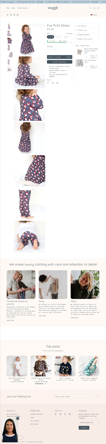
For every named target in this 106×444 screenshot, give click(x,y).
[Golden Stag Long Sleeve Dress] (41, 366)
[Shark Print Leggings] (89, 366)
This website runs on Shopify (34, 441)
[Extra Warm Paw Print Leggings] (17, 366)
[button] (10, 430)
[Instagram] (14, 15)
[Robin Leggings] (65, 366)
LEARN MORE (39, 2)
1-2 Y (58, 37)
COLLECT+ (11, 2)
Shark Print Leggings (89, 378)
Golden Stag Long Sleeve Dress (41, 379)
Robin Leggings (65, 378)
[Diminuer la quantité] (49, 50)
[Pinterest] (18, 15)
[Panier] (94, 8)
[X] (11, 15)
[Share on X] (53, 83)
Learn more (10, 320)
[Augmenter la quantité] (56, 50)
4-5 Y (66, 37)
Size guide (69, 33)
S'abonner (84, 428)
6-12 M (50, 37)
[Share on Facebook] (48, 83)
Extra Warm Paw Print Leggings (17, 379)
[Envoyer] (97, 397)
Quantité (50, 46)
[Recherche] (90, 8)
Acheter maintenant (59, 62)
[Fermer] (17, 418)
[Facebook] (8, 15)
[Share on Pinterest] (57, 83)
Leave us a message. (14, 416)
